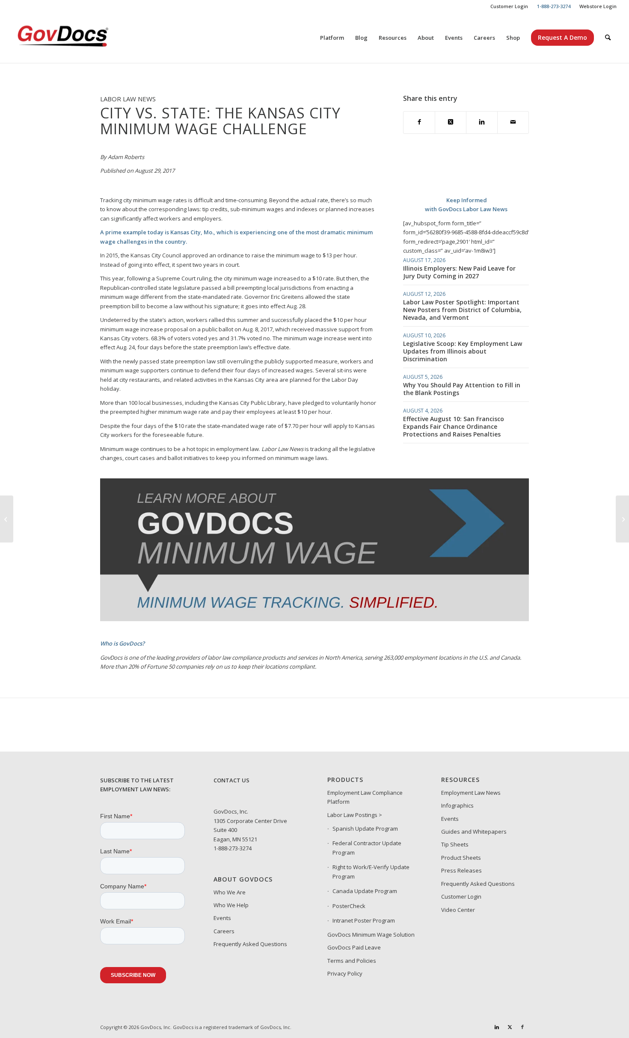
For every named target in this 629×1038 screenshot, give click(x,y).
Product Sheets (461, 857)
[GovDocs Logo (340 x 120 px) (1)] (83, 37)
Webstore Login (598, 6)
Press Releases (461, 870)
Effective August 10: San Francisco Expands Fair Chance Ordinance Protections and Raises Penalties (453, 426)
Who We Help (231, 905)
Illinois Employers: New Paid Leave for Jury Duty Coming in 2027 (459, 272)
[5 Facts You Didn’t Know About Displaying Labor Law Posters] (622, 519)
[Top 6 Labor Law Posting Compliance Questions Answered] (6, 519)
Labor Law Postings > (354, 815)
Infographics (457, 805)
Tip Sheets (455, 844)
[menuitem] (509, 6)
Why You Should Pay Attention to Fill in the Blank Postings (461, 389)
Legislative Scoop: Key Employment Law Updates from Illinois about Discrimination (462, 351)
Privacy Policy (344, 973)
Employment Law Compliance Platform (365, 797)
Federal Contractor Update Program (366, 847)
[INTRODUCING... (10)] (314, 619)
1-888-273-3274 (233, 848)
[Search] (607, 37)
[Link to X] (509, 1026)
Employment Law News (471, 792)
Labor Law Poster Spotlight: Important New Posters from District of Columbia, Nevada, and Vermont (462, 309)
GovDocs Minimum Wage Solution (371, 934)
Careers (224, 931)
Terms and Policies (351, 960)
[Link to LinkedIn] (496, 1026)
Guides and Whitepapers (474, 831)
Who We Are (230, 892)
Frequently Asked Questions (250, 944)
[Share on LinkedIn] (481, 122)
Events (222, 918)
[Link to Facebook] (522, 1026)
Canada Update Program (364, 891)
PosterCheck (348, 906)
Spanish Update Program (365, 828)
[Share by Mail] (513, 122)
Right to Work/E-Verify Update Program (370, 871)
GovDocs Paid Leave (354, 947)
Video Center (458, 910)
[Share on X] (450, 122)
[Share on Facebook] (419, 122)
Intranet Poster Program (363, 920)
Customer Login (509, 6)
